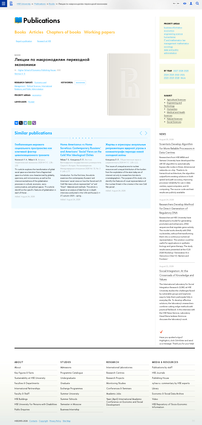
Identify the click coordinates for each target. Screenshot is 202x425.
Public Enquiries (22, 409)
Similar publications (33, 133)
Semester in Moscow (70, 404)
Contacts (33, 421)
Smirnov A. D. (20, 74)
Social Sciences (174, 121)
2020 (166, 77)
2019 (171, 77)
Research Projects (115, 377)
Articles (36, 32)
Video (155, 398)
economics (169, 30)
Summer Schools (68, 398)
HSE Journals (158, 372)
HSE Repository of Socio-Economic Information (169, 406)
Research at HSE (44, 41)
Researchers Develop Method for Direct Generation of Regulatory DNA (176, 208)
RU (174, 3)
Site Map (67, 421)
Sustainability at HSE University (30, 377)
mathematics (183, 43)
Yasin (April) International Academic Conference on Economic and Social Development (124, 401)
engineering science (173, 33)
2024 (166, 74)
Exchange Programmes (71, 388)
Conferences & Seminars (118, 388)
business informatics (173, 27)
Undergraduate (68, 377)
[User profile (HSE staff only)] (191, 3)
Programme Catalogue (71, 372)
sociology (168, 46)
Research (112, 362)
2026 (181, 70)
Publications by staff (162, 367)
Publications (41, 20)
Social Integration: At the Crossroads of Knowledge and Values (176, 275)
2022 (177, 74)
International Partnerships (27, 388)
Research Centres (115, 372)
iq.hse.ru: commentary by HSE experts (171, 383)
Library (155, 388)
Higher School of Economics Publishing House (37, 70)
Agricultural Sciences (176, 99)
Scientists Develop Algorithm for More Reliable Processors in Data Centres (177, 148)
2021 (182, 74)
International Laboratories (119, 367)
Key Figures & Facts (24, 372)
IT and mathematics (173, 40)
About (19, 362)
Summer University (69, 393)
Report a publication (24, 41)
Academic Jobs (113, 393)
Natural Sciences (174, 118)
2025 (186, 70)
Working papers (99, 32)
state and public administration (171, 51)
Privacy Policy (55, 421)
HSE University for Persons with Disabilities (36, 404)
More (183, 77)
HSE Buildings (21, 398)
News (162, 134)
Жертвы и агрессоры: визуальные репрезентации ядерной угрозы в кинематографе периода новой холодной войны (126, 150)
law (183, 40)
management (170, 43)
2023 (171, 74)
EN (178, 3)
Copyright (43, 421)
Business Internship (69, 409)
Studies (65, 362)
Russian (31, 102)
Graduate (65, 383)
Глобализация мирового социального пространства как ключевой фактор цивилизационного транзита (33, 150)
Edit (193, 420)
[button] (69, 138)
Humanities (172, 109)
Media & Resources (165, 362)
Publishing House (160, 377)
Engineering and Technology (173, 104)
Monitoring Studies (116, 383)
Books (20, 32)
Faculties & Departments (27, 383)
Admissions (65, 367)
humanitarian (170, 37)
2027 (175, 70)
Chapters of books (63, 32)
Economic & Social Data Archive (168, 393)
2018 (177, 77)
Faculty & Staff (22, 393)
